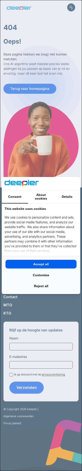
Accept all (41, 264)
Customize (41, 275)
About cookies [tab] (41, 196)
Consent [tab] (14, 196)
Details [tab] (67, 196)
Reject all (41, 286)
